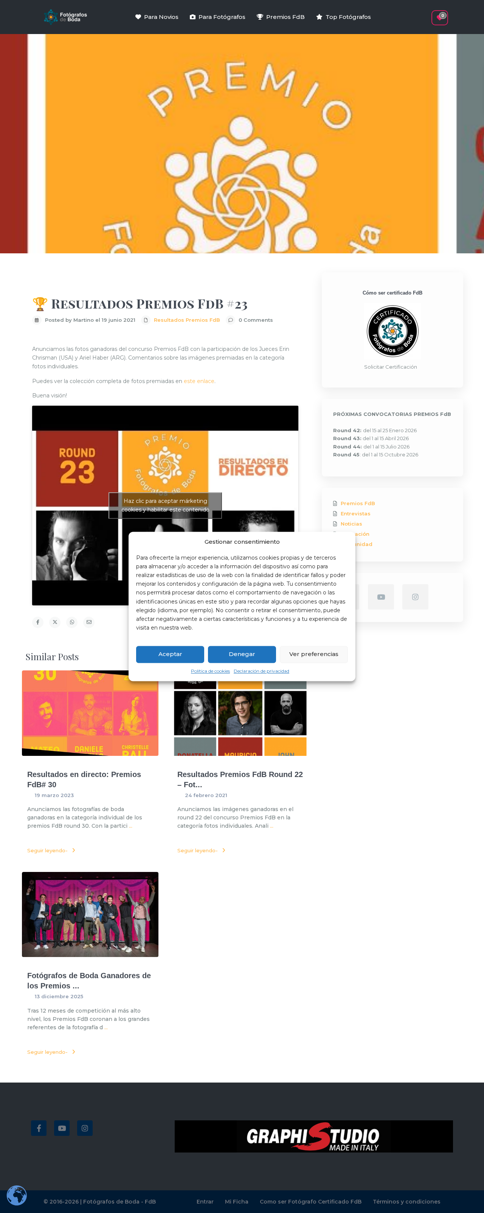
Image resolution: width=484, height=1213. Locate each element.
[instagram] (415, 597)
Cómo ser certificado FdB (392, 293)
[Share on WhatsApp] (72, 622)
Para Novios (161, 16)
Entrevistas (356, 513)
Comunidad (356, 544)
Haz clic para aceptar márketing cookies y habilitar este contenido (165, 505)
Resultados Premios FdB (187, 320)
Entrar (205, 1201)
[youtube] (381, 597)
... (130, 825)
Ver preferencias (313, 654)
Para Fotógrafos (222, 16)
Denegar (242, 654)
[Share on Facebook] (37, 622)
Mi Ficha (236, 1201)
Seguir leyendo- (47, 850)
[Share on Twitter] (54, 622)
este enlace (199, 381)
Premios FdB (285, 16)
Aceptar (170, 654)
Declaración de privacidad (261, 671)
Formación (355, 534)
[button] (426, 14)
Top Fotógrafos (348, 16)
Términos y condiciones (407, 1201)
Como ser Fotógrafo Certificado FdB (310, 1201)
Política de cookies (210, 671)
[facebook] (39, 1128)
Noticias (351, 524)
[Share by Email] (89, 622)
